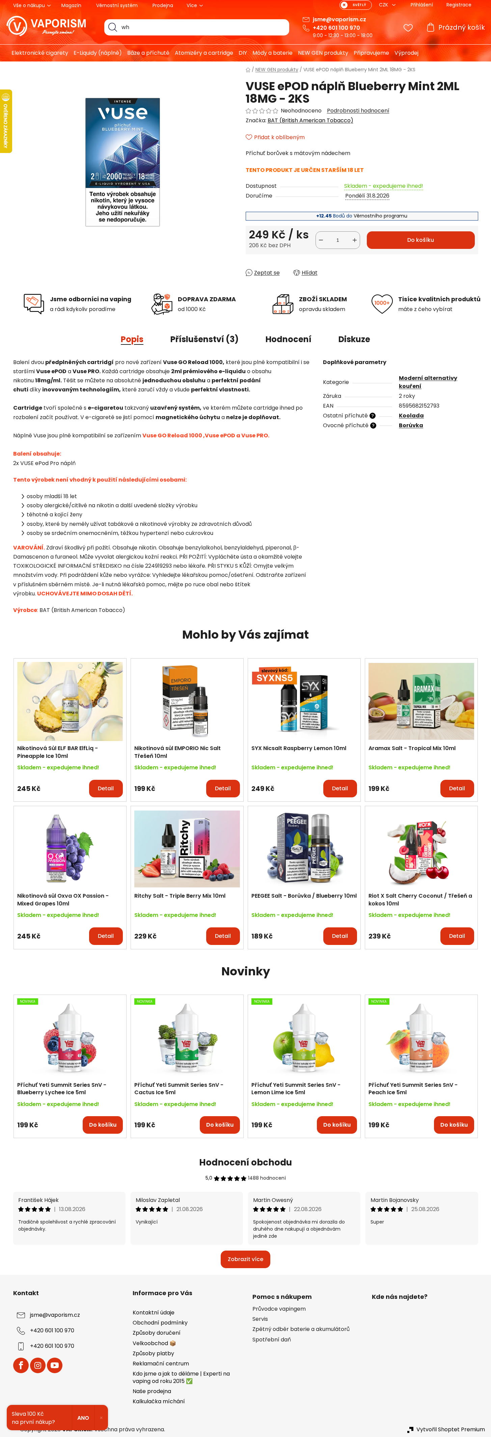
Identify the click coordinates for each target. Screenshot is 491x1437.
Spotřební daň (271, 1339)
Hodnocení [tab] (288, 339)
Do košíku (420, 240)
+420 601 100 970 (336, 28)
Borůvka (411, 425)
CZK (384, 4)
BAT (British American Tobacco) (310, 120)
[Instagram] (38, 1365)
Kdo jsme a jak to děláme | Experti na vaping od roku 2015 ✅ (181, 1377)
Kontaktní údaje (153, 1312)
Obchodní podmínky (160, 1323)
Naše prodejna (152, 1391)
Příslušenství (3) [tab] (204, 339)
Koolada (411, 415)
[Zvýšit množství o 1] (355, 240)
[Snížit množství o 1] (321, 240)
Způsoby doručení (157, 1333)
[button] (70, 785)
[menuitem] (37, 53)
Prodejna (163, 5)
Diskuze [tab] (354, 339)
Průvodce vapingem (279, 1309)
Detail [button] (106, 788)
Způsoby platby (153, 1353)
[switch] (355, 5)
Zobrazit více (245, 1259)
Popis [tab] (132, 339)
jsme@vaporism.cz (339, 19)
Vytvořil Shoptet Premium (450, 1429)
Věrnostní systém (117, 5)
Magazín (71, 5)
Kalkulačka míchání (159, 1401)
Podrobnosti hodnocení (358, 110)
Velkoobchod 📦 (154, 1343)
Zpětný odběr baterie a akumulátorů (301, 1329)
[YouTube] (54, 1365)
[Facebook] (21, 1365)
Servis (260, 1319)
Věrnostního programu (380, 215)
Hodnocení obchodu (245, 1162)
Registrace (458, 4)
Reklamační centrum (161, 1363)
